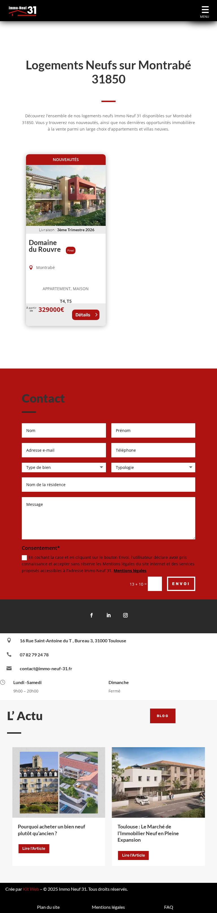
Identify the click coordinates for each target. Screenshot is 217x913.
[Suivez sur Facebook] (91, 615)
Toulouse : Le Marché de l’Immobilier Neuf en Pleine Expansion (148, 833)
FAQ (168, 907)
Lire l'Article (33, 848)
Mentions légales (130, 570)
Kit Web (31, 889)
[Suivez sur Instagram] (125, 615)
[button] (205, 10)
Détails (82, 314)
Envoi (181, 583)
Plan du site (48, 907)
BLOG (163, 716)
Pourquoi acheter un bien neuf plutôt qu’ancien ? (51, 829)
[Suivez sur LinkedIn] (108, 615)
